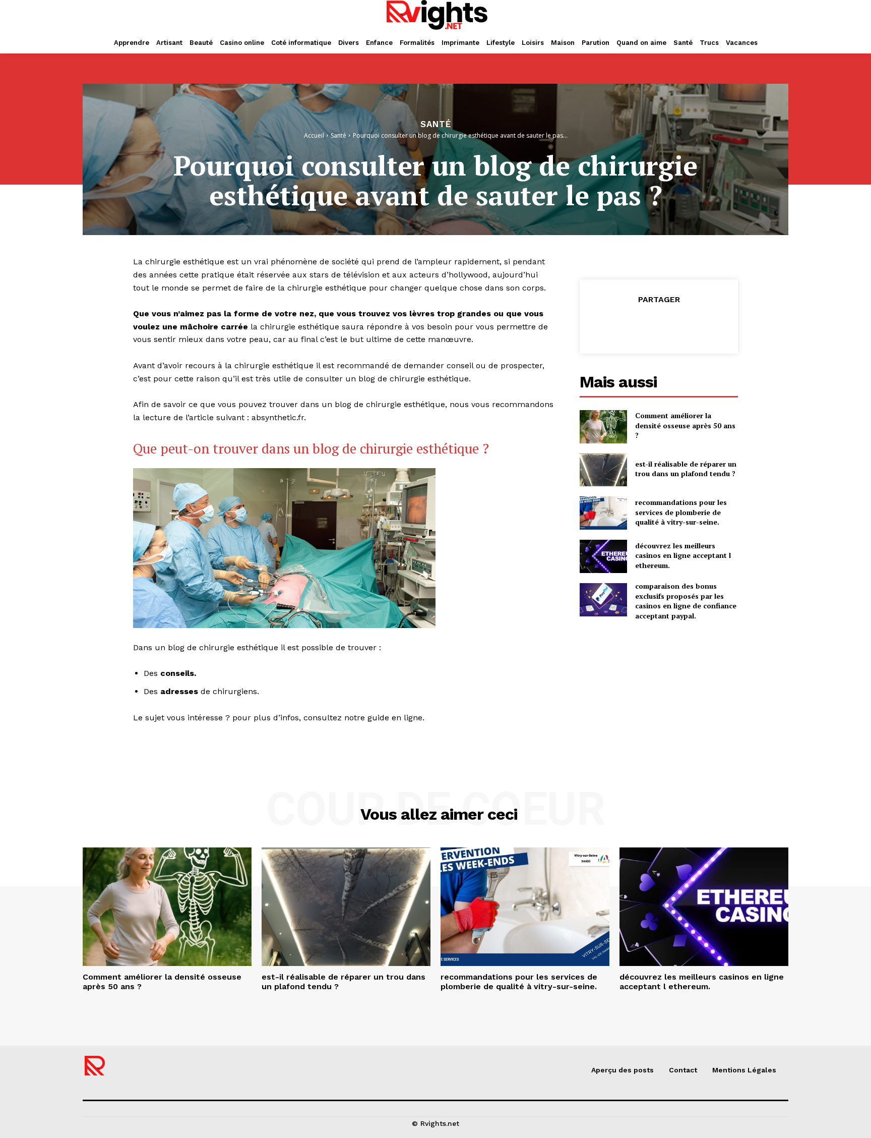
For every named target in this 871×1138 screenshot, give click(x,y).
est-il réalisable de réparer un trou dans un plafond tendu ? (685, 469)
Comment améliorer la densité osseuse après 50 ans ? (685, 425)
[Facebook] (612, 325)
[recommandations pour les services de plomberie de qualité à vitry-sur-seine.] (603, 513)
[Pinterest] (658, 325)
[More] (705, 325)
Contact (683, 1070)
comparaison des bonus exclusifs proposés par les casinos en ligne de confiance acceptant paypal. (685, 600)
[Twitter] (635, 325)
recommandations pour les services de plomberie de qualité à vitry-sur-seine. (681, 512)
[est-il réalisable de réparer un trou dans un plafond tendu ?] (603, 470)
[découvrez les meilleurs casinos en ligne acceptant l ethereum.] (603, 556)
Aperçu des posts (622, 1070)
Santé (435, 124)
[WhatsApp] (681, 325)
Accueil (314, 135)
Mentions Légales (744, 1070)
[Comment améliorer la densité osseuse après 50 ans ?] (603, 426)
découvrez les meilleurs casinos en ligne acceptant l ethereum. (683, 555)
